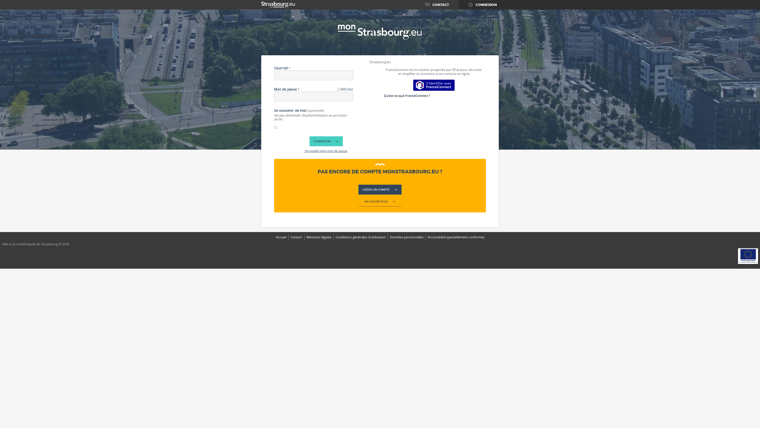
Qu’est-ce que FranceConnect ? (407, 96)
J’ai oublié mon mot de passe (326, 151)
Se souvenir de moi (290, 110)
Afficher (346, 89)
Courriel (281, 68)
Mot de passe (285, 89)
